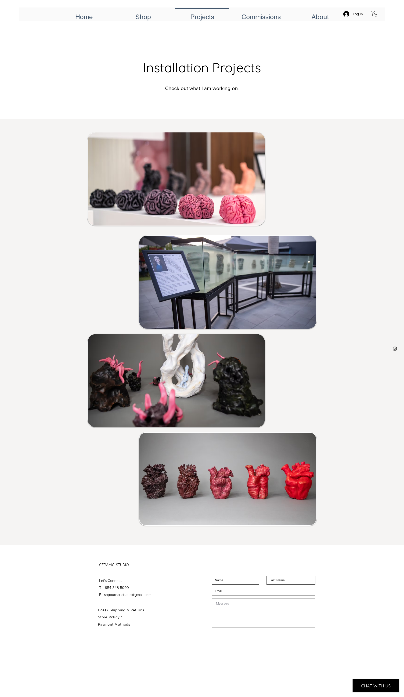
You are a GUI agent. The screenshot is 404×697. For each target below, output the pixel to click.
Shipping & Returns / (128, 610)
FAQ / (104, 610)
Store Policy (109, 617)
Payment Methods (114, 624)
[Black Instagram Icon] (394, 348)
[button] (374, 14)
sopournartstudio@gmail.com (128, 595)
